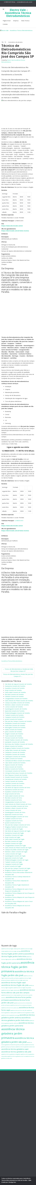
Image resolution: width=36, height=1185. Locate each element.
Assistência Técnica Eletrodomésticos (11, 661)
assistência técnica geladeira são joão (16, 1052)
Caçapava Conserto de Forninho (14, 717)
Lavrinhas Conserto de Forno (14, 785)
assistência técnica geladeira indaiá (25, 1012)
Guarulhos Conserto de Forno (14, 792)
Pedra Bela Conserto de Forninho (15, 725)
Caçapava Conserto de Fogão (14, 864)
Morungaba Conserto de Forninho (15, 727)
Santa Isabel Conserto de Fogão (14, 839)
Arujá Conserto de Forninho (13, 690)
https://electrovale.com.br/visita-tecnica (15, 231)
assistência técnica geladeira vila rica (16, 1056)
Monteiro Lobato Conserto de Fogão (16, 852)
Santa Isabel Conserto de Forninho (15, 692)
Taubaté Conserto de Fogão (13, 862)
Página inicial (6, 21)
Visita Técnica (25, 21)
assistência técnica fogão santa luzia (19, 980)
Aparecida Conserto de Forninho (14, 711)
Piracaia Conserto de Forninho (14, 738)
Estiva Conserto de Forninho (13, 767)
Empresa (15, 21)
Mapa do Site (9, 1095)
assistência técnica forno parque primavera (20, 1005)
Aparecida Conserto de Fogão (14, 858)
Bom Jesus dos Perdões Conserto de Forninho (19, 744)
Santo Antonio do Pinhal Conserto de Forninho (19, 701)
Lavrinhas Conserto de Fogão (14, 829)
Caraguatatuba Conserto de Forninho (16, 698)
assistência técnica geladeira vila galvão (10, 1054)
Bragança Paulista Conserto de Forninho (17, 748)
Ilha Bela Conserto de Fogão (13, 841)
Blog (6, 1091)
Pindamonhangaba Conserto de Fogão (16, 860)
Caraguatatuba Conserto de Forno (15, 802)
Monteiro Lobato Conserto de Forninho (17, 705)
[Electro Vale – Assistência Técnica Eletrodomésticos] (18, 12)
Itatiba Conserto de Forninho (13, 729)
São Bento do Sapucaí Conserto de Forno (17, 787)
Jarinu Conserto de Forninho (13, 732)
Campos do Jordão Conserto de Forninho (17, 703)
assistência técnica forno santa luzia (10, 1007)
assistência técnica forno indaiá (9, 995)
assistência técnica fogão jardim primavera (17, 967)
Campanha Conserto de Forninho (15, 754)
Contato (5, 24)
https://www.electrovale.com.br (12, 226)
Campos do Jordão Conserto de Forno (16, 806)
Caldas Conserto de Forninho (14, 758)
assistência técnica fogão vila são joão (10, 990)
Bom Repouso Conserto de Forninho (16, 775)
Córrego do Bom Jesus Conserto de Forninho (18, 773)
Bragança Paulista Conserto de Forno (16, 827)
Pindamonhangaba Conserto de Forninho (17, 713)
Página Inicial (9, 1081)
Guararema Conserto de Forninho (15, 686)
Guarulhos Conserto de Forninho (15, 688)
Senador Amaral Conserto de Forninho (16, 777)
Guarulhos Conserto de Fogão (14, 835)
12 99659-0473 (18, 520)
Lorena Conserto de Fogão (13, 854)
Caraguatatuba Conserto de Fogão (15, 845)
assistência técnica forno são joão (18, 1010)
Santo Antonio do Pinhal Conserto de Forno (18, 804)
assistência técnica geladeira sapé (14, 1049)
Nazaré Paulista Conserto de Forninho (16, 740)
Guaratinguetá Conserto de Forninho (16, 709)
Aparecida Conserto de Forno (14, 814)
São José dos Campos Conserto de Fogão (17, 868)
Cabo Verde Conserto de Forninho (15, 763)
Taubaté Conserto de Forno (13, 818)
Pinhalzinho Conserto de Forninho (15, 723)
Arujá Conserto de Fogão (12, 837)
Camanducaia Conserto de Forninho (16, 779)
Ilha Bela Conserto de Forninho (14, 694)
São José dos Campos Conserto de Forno (17, 825)
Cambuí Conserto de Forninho (14, 781)
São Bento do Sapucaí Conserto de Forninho (18, 684)
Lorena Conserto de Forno (13, 810)
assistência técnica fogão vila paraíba (22, 987)
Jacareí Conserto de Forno (13, 823)
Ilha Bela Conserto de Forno (13, 798)
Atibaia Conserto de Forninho (14, 746)
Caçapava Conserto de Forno (14, 821)
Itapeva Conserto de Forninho (14, 765)
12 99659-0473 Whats (9, 2)
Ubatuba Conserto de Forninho (14, 696)
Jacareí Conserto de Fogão (13, 866)
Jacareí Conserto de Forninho (14, 719)
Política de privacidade (11, 1085)
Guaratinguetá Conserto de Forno (15, 812)
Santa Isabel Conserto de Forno (14, 796)
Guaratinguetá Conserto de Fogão (15, 856)
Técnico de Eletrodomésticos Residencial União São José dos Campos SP (18, 670)
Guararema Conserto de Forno (14, 789)
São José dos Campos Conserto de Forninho (18, 721)
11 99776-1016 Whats (7, 1131)
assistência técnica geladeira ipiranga (10, 1015)
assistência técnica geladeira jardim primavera (13, 1033)
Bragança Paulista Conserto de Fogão (16, 870)
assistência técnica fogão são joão (15, 985)
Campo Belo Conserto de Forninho (15, 750)
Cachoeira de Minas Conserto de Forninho (17, 761)
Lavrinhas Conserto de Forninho (14, 783)
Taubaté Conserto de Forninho (14, 715)
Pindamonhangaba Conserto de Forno (16, 816)
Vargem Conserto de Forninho (14, 734)
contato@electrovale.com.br (24, 2)
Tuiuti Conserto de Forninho (13, 736)
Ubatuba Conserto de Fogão (13, 843)
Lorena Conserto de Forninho (14, 707)
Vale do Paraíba (9, 1093)
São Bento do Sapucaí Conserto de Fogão (17, 831)
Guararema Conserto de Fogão (14, 833)
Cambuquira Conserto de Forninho (15, 756)
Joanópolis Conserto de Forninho (15, 742)
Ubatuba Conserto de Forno (13, 800)
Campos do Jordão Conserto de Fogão (16, 850)
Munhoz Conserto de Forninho (14, 769)
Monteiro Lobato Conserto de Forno (16, 808)
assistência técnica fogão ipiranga (13, 951)
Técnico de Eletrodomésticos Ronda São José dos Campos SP (18, 675)
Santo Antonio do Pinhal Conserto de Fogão (18, 848)
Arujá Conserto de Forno (12, 794)
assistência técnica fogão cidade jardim (10, 948)
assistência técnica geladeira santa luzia (25, 1046)
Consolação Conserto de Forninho (15, 771)
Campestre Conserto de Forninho (15, 752)
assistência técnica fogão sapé (13, 982)
